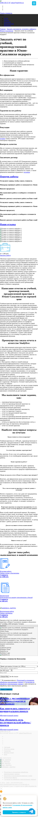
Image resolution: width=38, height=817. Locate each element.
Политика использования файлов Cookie (18, 776)
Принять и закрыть (19, 812)
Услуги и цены (9, 749)
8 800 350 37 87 (5, 3)
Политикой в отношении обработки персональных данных (17, 681)
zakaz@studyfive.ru (17, 3)
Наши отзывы (8, 224)
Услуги (6, 20)
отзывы (2, 138)
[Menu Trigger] (34, 3)
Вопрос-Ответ (9, 24)
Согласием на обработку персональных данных (17, 683)
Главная (2, 29)
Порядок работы (9, 176)
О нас (6, 18)
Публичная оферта (10, 777)
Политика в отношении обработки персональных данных (16, 773)
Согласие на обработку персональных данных (20, 779)
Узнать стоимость (6, 13)
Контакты (7, 25)
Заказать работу (5, 255)
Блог (5, 754)
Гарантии (7, 22)
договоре (27, 172)
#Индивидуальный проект (9, 715)
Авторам (7, 747)
